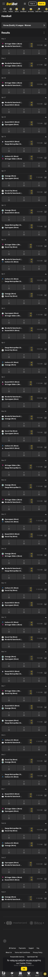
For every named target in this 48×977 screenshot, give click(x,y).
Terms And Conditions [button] (22, 952)
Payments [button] (22, 948)
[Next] (43, 922)
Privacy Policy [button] (37, 952)
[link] (11, 3)
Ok (24, 969)
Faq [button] (38, 948)
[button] (24, 39)
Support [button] (31, 948)
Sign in (32, 3)
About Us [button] (9, 952)
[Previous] (4, 922)
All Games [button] (12, 948)
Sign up (41, 3)
